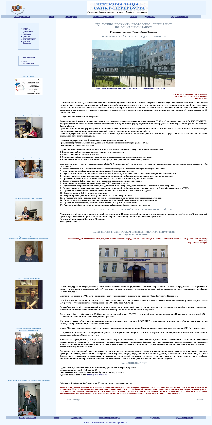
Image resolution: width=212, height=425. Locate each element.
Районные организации (103, 17)
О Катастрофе (27, 34)
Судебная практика (179, 17)
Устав (51, 17)
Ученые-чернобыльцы (29, 38)
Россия (25, 33)
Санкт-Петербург (28, 31)
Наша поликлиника (29, 39)
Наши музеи (26, 41)
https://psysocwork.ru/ (97, 375)
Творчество (26, 36)
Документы (150, 17)
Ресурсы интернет (28, 63)
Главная (25, 28)
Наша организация (22, 17)
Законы (133, 17)
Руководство (71, 17)
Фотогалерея (27, 43)
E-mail (25, 61)
